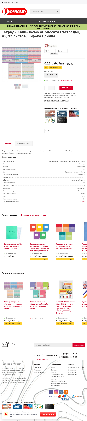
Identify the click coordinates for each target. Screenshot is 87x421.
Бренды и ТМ (72, 374)
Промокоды (72, 372)
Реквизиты (37, 370)
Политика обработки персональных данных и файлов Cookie (59, 383)
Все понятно (48, 414)
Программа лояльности (76, 367)
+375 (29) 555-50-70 (67, 354)
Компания (37, 364)
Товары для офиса (46, 21)
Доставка (54, 370)
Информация (56, 364)
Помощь (71, 364)
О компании (38, 367)
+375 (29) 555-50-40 (67, 357)
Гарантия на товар (57, 374)
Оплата (53, 372)
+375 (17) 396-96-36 (11, 2)
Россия (83, 201)
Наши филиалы (39, 372)
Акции (53, 367)
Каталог (9, 21)
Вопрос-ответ (72, 370)
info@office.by (19, 382)
